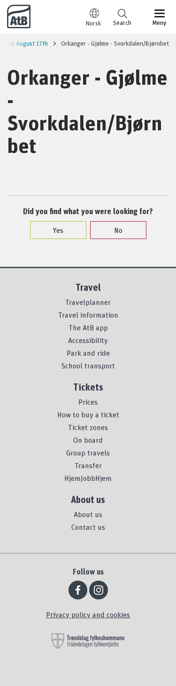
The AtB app (88, 327)
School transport (88, 365)
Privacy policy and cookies (88, 614)
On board (88, 440)
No (118, 230)
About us (88, 514)
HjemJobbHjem (88, 478)
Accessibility (88, 340)
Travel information (88, 314)
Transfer (88, 465)
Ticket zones (88, 427)
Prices (88, 402)
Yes (58, 230)
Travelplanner (88, 302)
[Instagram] (98, 590)
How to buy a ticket (88, 414)
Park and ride (88, 353)
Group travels (88, 452)
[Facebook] (78, 590)
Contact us (88, 527)
